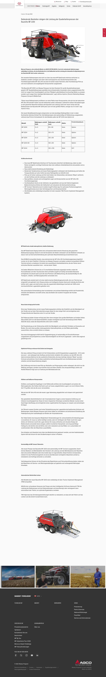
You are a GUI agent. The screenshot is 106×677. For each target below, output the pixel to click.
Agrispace (17, 630)
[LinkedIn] (37, 655)
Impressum (39, 667)
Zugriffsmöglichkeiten (51, 667)
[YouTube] (32, 655)
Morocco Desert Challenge (22, 644)
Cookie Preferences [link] (34, 669)
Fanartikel (77, 615)
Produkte (38, 6)
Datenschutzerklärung (20, 667)
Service (68, 6)
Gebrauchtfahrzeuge (80, 612)
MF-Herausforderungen (21, 647)
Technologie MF (46, 6)
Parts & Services (79, 609)
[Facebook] (15, 655)
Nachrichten (18, 635)
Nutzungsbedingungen (20, 669)
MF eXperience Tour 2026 (22, 641)
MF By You (17, 638)
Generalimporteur (87, 6)
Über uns (37, 627)
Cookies (31, 667)
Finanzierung (78, 607)
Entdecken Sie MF (77, 6)
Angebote (54, 6)
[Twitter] (21, 655)
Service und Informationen (82, 618)
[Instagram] (26, 655)
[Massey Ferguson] (19, 4)
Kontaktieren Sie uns (20, 632)
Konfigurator (62, 6)
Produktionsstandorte (21, 627)
